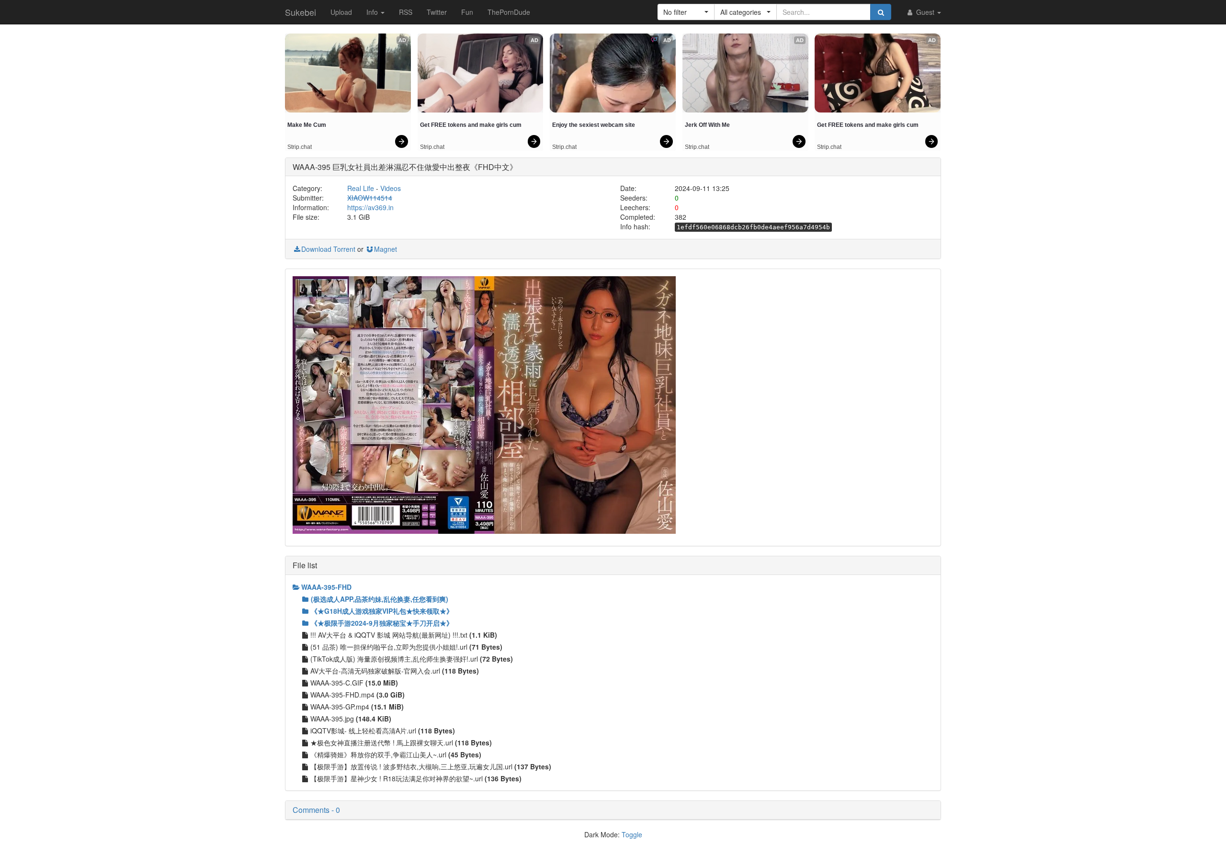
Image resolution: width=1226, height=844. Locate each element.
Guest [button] (925, 12)
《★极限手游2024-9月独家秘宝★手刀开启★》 (382, 623)
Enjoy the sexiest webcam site (593, 125)
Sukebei (300, 12)
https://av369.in (370, 207)
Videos (390, 188)
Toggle (632, 834)
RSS (405, 12)
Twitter (437, 12)
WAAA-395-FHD (326, 587)
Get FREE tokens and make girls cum (471, 125)
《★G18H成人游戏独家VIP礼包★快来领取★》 (382, 611)
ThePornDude (509, 12)
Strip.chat (299, 147)
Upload (341, 12)
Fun (467, 12)
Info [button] (373, 12)
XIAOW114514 (369, 198)
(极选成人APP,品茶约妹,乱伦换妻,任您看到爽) (379, 599)
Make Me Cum (306, 125)
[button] (686, 12)
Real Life (360, 188)
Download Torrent (328, 249)
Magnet (385, 249)
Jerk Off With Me (707, 125)
